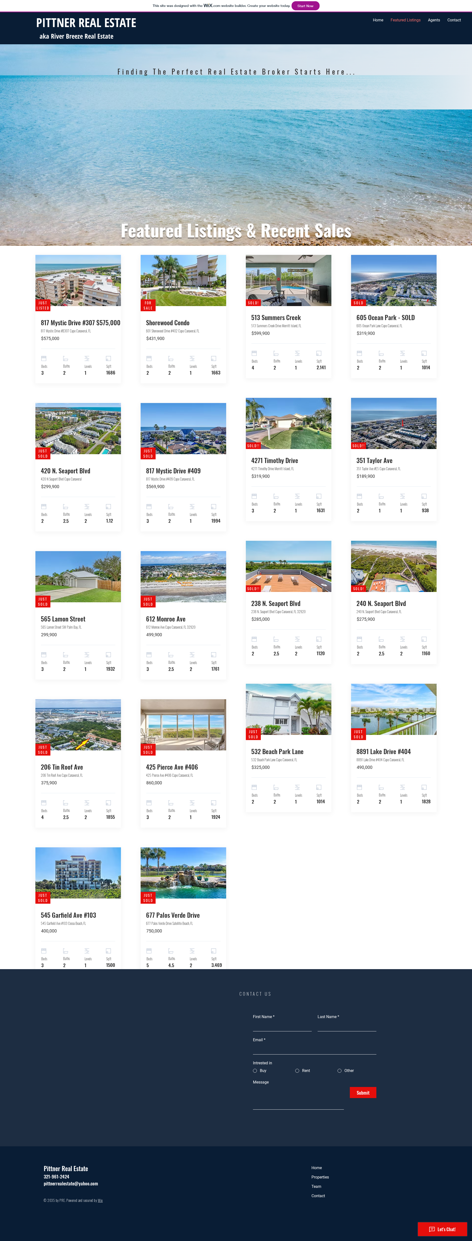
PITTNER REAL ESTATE (86, 22)
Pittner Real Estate (66, 1168)
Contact (318, 1196)
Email (259, 1040)
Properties (320, 1177)
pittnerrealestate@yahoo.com (71, 1183)
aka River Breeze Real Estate (77, 36)
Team (316, 1186)
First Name (264, 1016)
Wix (100, 1200)
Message (261, 1082)
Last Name (328, 1016)
